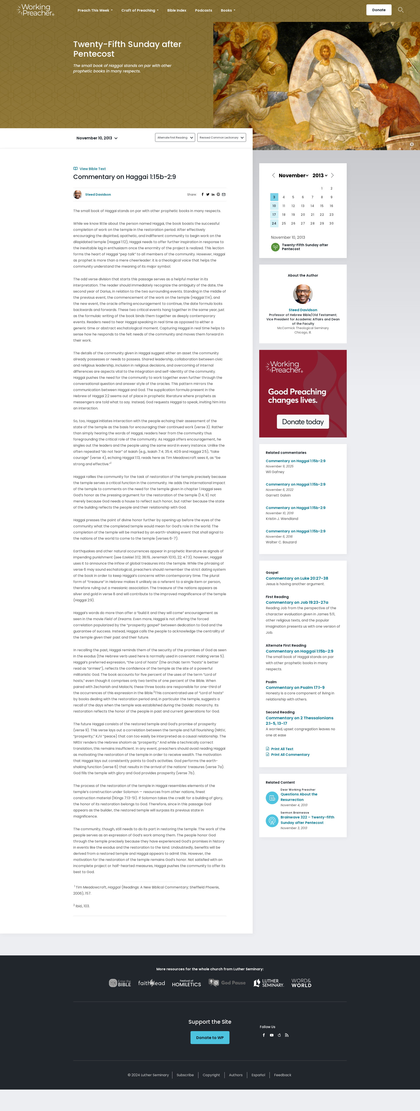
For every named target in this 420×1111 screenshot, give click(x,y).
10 (274, 206)
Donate (379, 9)
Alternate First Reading (172, 137)
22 (322, 214)
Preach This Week (94, 10)
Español (258, 1075)
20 (303, 214)
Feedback (282, 1075)
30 (331, 223)
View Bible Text (92, 168)
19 (293, 214)
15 (322, 206)
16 (331, 206)
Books (227, 10)
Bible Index (176, 10)
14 (312, 206)
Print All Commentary (290, 754)
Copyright (211, 1075)
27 (303, 223)
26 (293, 223)
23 (331, 214)
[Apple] (279, 1035)
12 (293, 206)
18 (284, 214)
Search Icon (401, 10)
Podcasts (203, 10)
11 (284, 206)
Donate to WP (210, 1037)
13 (303, 206)
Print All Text (281, 748)
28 (312, 223)
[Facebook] (264, 1035)
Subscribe (185, 1075)
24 (274, 223)
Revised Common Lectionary (219, 137)
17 (274, 214)
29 (322, 223)
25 (284, 223)
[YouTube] (272, 1035)
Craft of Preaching (138, 10)
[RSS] (287, 1035)
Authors (236, 1075)
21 (312, 214)
